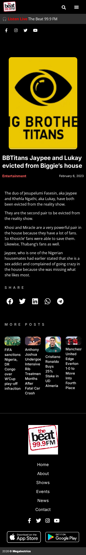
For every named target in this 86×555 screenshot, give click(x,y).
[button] (63, 7)
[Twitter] (25, 30)
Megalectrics (22, 551)
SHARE (15, 287)
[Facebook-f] (6, 30)
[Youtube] (35, 30)
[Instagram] (16, 30)
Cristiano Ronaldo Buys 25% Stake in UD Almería (52, 371)
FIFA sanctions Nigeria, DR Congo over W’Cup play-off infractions (13, 369)
